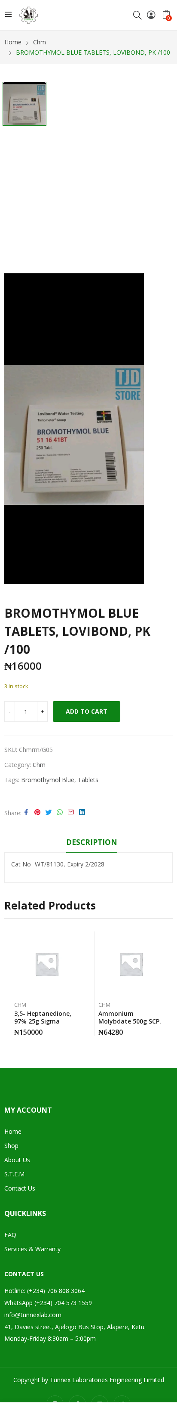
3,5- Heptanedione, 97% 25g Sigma (42, 1017)
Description (91, 842)
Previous (10, 983)
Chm (39, 765)
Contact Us (19, 1188)
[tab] (91, 843)
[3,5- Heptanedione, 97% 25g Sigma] (46, 963)
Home (12, 1131)
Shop (11, 1145)
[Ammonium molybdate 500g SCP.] (130, 963)
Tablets (88, 780)
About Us (17, 1160)
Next (166, 983)
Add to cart (86, 711)
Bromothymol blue (47, 780)
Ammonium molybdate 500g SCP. (129, 1017)
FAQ (10, 1235)
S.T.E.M (14, 1174)
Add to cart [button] (76, 1029)
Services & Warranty (32, 1249)
